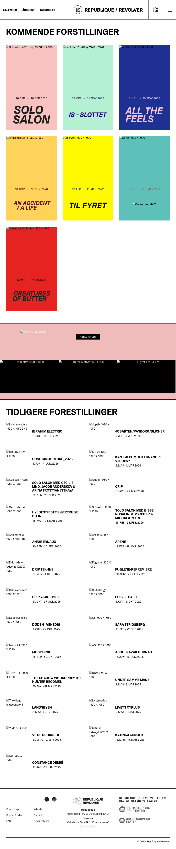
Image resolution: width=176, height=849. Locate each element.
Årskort (28, 10)
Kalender (10, 10)
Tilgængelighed (42, 821)
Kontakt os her (88, 827)
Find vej (38, 815)
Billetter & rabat (14, 815)
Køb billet (47, 10)
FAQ (8, 821)
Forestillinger (13, 809)
